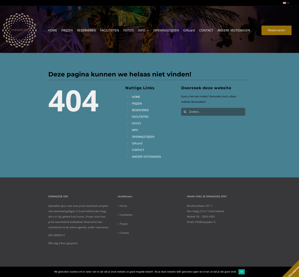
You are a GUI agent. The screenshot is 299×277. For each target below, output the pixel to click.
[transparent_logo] (19, 14)
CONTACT (138, 150)
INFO (135, 130)
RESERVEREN (140, 110)
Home (123, 205)
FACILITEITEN (140, 117)
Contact (124, 232)
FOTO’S (136, 123)
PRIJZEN (137, 103)
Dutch (286, 3)
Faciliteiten (126, 214)
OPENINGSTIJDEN (143, 137)
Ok (241, 271)
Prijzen (124, 223)
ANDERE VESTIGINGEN (146, 157)
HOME (136, 97)
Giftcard (137, 143)
